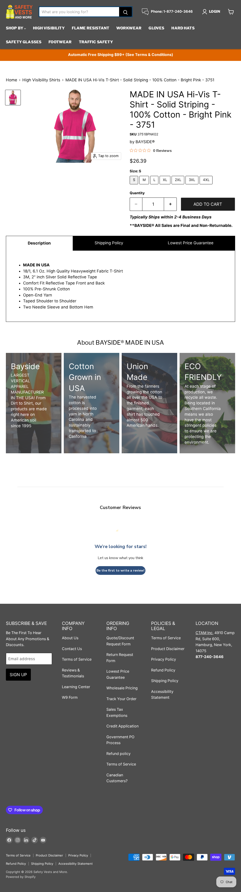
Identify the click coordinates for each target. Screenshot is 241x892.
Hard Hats (182, 28)
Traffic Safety (96, 42)
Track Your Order (121, 699)
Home (11, 80)
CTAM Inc (204, 633)
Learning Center (76, 687)
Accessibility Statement (75, 863)
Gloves (156, 28)
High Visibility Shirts (41, 80)
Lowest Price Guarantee (190, 243)
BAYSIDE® (145, 141)
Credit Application (122, 726)
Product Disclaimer (168, 649)
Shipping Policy (109, 243)
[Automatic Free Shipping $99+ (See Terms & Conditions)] (120, 55)
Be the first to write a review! (120, 570)
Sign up (18, 674)
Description (39, 243)
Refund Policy (163, 670)
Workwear (128, 28)
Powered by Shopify (21, 877)
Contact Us (72, 649)
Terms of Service (77, 659)
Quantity (137, 193)
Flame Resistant (90, 28)
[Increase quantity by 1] (170, 204)
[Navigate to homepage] (19, 12)
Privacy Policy (163, 659)
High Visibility (48, 28)
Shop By (15, 28)
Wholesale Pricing (122, 688)
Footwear (60, 42)
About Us (70, 638)
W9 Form (70, 697)
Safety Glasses (23, 42)
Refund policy (118, 753)
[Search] (125, 11)
